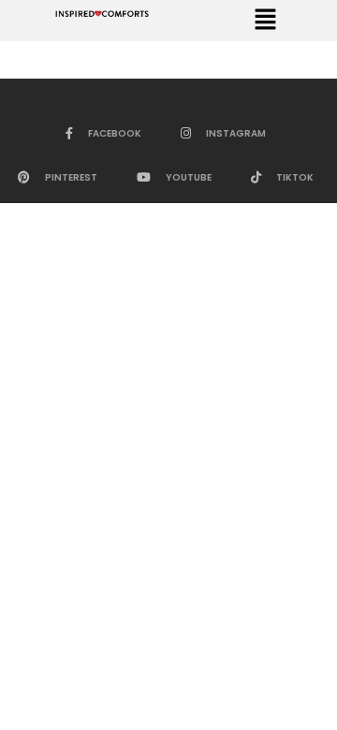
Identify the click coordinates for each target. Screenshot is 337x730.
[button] (265, 20)
